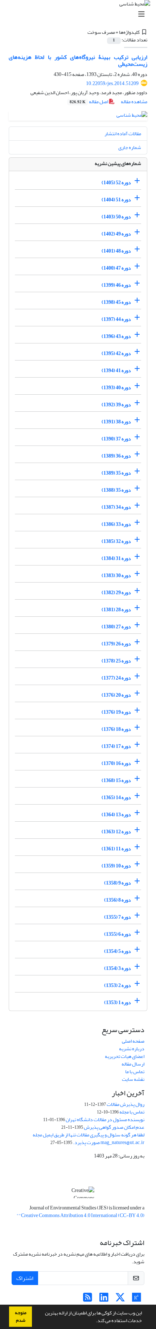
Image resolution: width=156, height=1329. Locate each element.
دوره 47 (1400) (116, 268)
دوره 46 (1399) (116, 285)
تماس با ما (134, 1071)
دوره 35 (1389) (116, 473)
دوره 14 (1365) (116, 797)
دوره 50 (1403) (116, 217)
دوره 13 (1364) (116, 814)
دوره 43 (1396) (116, 336)
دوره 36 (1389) (116, 456)
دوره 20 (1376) (116, 695)
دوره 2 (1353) (117, 985)
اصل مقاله (89, 101)
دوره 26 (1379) (116, 644)
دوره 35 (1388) (116, 490)
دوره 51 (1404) (116, 200)
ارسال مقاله (133, 1064)
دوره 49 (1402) (116, 234)
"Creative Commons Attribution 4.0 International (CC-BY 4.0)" (80, 1215)
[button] (94, 1321)
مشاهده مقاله (134, 101)
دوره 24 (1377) (116, 678)
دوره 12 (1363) (116, 832)
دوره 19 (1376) (116, 712)
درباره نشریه (131, 1049)
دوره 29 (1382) (116, 592)
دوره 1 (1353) (117, 1002)
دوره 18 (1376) (116, 729)
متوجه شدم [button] (20, 1316)
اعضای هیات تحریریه (124, 1056)
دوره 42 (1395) (116, 353)
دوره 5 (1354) (117, 951)
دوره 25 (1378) (116, 661)
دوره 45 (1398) (116, 302)
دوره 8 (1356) (117, 900)
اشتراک (24, 1278)
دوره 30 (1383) (116, 575)
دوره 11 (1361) (116, 849)
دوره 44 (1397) (116, 319)
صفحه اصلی (133, 1041)
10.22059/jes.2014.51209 (112, 83)
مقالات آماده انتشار (122, 133)
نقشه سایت (133, 1079)
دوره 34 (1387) (116, 507)
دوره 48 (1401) (116, 251)
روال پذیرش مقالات (125, 1104)
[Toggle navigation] (80, 14)
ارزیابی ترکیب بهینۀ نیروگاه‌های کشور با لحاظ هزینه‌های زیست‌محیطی (78, 60)
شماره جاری (129, 147)
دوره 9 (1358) (117, 883)
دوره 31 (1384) (116, 558)
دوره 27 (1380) (116, 627)
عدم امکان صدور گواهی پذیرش (114, 1127)
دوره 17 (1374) (116, 746)
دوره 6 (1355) (117, 934)
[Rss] (87, 1299)
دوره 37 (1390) (116, 439)
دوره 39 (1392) (116, 405)
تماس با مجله (131, 1112)
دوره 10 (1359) (116, 866)
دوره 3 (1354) (117, 968)
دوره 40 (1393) (116, 387)
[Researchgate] (136, 1299)
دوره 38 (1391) (116, 422)
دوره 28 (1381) (116, 610)
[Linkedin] (104, 1299)
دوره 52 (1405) (116, 183)
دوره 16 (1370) (116, 763)
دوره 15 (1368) (116, 780)
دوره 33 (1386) (116, 524)
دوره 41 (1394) (116, 370)
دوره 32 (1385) (116, 541)
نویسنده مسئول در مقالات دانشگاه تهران (105, 1119)
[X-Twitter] (120, 1299)
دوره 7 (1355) (117, 917)
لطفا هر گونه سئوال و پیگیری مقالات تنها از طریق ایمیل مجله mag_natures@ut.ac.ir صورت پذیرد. (88, 1138)
